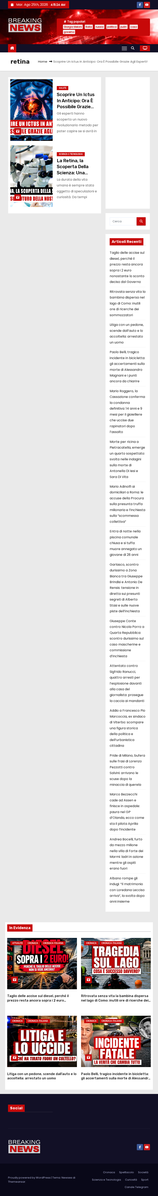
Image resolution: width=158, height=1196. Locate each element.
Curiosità (131, 1180)
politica (112, 27)
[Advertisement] (128, 143)
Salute (62, 88)
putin (123, 27)
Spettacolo (126, 1172)
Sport (144, 1180)
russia (99, 27)
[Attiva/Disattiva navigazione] (124, 48)
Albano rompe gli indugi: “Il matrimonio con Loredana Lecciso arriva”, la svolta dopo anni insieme (127, 890)
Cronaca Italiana (53, 943)
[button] (133, 48)
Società (143, 1172)
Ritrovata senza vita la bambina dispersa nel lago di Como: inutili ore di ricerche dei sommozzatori (127, 303)
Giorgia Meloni (73, 27)
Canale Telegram (136, 1187)
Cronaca (33, 943)
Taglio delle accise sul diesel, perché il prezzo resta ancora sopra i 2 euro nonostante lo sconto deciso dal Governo (41, 1000)
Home (42, 61)
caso (133, 27)
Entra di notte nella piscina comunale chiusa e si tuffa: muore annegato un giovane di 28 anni (126, 543)
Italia (89, 27)
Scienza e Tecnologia (71, 154)
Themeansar (16, 1182)
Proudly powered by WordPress (29, 1178)
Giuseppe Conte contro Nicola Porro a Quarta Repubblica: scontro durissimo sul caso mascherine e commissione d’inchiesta (127, 638)
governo (69, 32)
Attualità (17, 943)
